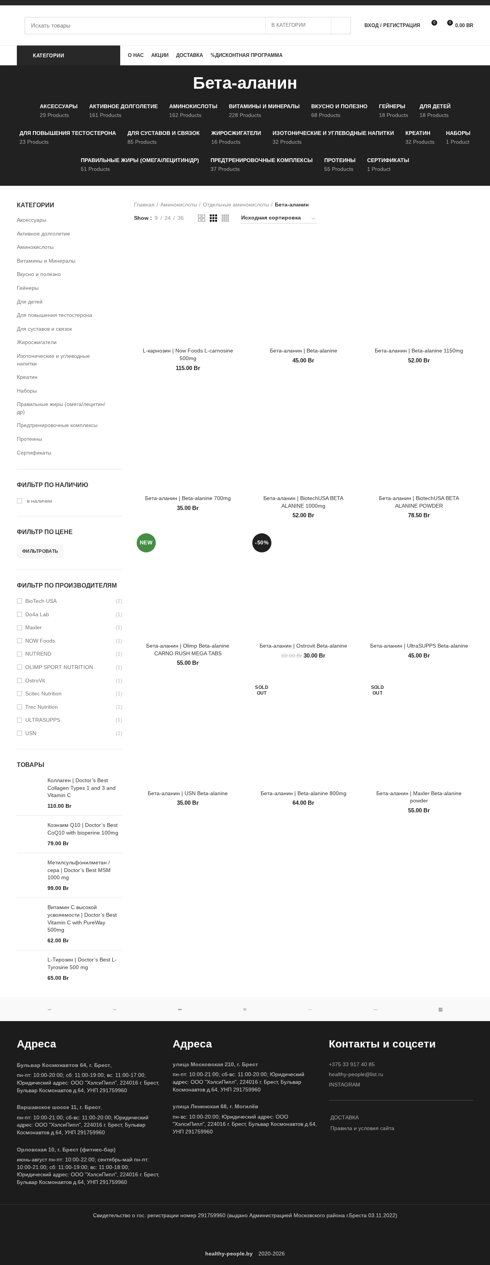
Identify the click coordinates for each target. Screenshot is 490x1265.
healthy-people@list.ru (356, 1074)
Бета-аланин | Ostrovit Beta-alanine (303, 646)
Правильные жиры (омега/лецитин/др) (61, 408)
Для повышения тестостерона (54, 315)
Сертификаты (34, 453)
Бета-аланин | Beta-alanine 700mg (188, 498)
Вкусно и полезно (39, 274)
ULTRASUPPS (42, 720)
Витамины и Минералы (46, 261)
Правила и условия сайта (362, 1128)
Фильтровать (40, 551)
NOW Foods (40, 641)
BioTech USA (41, 601)
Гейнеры (28, 288)
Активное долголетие (43, 234)
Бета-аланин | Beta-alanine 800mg (303, 793)
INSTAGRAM (344, 1085)
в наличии (38, 501)
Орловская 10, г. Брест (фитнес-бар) (66, 1149)
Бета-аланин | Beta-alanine (303, 351)
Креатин (27, 377)
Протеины (29, 439)
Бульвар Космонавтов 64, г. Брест (63, 1065)
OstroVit (35, 680)
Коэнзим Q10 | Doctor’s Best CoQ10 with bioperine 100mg (82, 829)
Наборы (27, 391)
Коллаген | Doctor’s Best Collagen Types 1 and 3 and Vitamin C (81, 787)
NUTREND (38, 654)
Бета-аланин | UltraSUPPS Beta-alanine (419, 646)
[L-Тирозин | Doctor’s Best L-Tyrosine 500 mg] (29, 969)
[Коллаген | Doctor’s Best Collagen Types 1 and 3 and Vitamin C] (29, 793)
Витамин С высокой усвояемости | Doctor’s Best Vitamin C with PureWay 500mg (82, 918)
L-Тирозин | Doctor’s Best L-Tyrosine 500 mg (82, 963)
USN (30, 733)
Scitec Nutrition (43, 693)
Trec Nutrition (41, 707)
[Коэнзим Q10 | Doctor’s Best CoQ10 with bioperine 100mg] (29, 834)
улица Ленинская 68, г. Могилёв (215, 1106)
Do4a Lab (37, 614)
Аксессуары (31, 220)
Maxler (33, 627)
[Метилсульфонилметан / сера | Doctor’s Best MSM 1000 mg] (29, 875)
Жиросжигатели (37, 342)
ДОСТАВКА (344, 1117)
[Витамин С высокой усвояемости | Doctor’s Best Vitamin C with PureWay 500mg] (29, 924)
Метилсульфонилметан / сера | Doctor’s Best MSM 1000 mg (79, 869)
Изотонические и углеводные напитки (53, 360)
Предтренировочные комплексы (57, 425)
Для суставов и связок (44, 329)
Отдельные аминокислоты (236, 204)
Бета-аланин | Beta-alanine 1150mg (419, 351)
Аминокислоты (35, 247)
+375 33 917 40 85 (352, 1064)
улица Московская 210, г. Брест (215, 1064)
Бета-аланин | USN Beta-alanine (188, 793)
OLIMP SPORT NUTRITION (59, 667)
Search (340, 25)
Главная (144, 204)
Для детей (29, 302)
